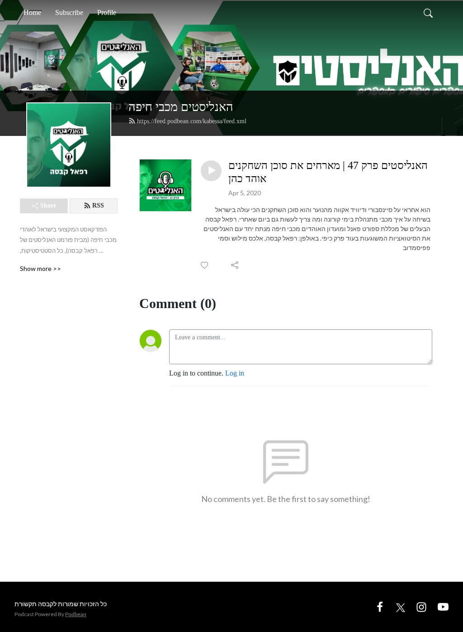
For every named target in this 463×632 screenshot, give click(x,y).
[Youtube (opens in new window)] (443, 606)
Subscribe (69, 12)
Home (32, 12)
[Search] (428, 13)
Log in (234, 373)
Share (48, 205)
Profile (106, 12)
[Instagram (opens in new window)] (421, 606)
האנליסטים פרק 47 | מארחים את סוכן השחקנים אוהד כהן (328, 171)
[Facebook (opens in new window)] (379, 606)
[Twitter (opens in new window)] (400, 606)
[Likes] (205, 265)
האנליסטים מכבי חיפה (180, 107)
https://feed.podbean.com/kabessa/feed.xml (191, 121)
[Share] (235, 265)
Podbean (75, 614)
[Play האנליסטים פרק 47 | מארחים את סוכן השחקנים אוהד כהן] (211, 170)
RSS (98, 205)
